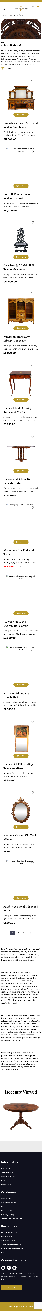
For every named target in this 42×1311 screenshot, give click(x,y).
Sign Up (12, 1287)
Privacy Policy (7, 1215)
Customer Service (9, 1202)
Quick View (22, 114)
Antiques (13, 15)
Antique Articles (8, 1241)
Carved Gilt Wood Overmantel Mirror (16, 624)
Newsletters (7, 1184)
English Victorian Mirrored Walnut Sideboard (21, 125)
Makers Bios (7, 1237)
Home (5, 15)
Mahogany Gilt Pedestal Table (19, 552)
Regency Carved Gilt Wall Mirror (20, 837)
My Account (6, 1211)
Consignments (8, 1176)
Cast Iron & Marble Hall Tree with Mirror (19, 267)
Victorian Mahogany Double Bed (17, 695)
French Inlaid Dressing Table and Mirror (18, 410)
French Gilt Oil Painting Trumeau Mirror (18, 766)
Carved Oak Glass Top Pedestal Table (18, 481)
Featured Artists (9, 1232)
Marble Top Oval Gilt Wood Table (21, 908)
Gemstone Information (12, 1249)
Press (3, 1253)
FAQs (3, 1206)
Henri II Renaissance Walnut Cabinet (17, 196)
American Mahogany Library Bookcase (17, 339)
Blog (3, 1180)
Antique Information (11, 1245)
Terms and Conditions (11, 1219)
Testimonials (7, 1172)
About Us (5, 1168)
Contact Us (6, 1198)
